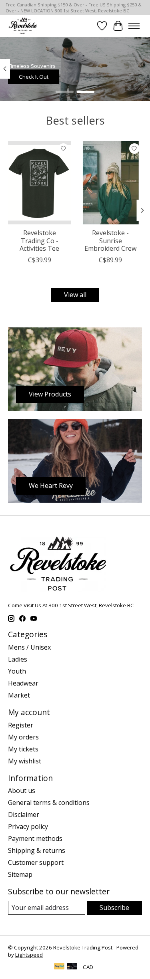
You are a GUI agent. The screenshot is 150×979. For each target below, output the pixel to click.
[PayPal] (59, 967)
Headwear (23, 683)
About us (21, 790)
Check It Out (33, 76)
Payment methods (35, 838)
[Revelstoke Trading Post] (22, 26)
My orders (23, 737)
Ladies (17, 659)
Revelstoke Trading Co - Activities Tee (39, 240)
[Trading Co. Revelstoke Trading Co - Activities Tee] (39, 182)
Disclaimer (23, 814)
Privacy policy (28, 826)
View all (75, 294)
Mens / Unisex (29, 647)
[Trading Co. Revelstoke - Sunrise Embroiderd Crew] (110, 182)
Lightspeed (29, 954)
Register (20, 725)
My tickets (23, 749)
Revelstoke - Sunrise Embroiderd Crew (110, 240)
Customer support (36, 862)
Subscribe (114, 907)
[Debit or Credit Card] (72, 967)
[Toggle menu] (134, 26)
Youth (17, 671)
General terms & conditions (49, 802)
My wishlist (24, 761)
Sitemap (20, 874)
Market (19, 695)
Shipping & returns (36, 850)
